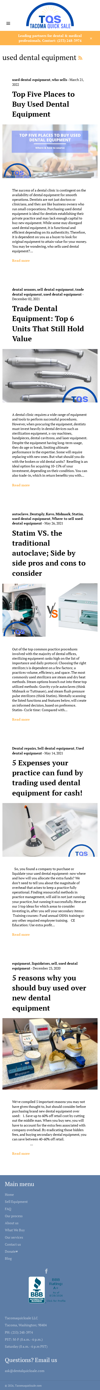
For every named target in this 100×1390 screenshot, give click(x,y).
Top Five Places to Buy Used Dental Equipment (43, 104)
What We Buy (15, 1230)
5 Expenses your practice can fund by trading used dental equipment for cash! (47, 778)
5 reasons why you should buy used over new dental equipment (49, 993)
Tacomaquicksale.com (28, 1385)
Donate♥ (11, 1251)
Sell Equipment (16, 1201)
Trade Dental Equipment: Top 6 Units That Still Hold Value (48, 323)
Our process (14, 1216)
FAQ (8, 1208)
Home (9, 1194)
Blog (8, 1258)
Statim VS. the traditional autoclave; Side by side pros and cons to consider (49, 553)
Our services (14, 1237)
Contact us (13, 1244)
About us (11, 1223)
